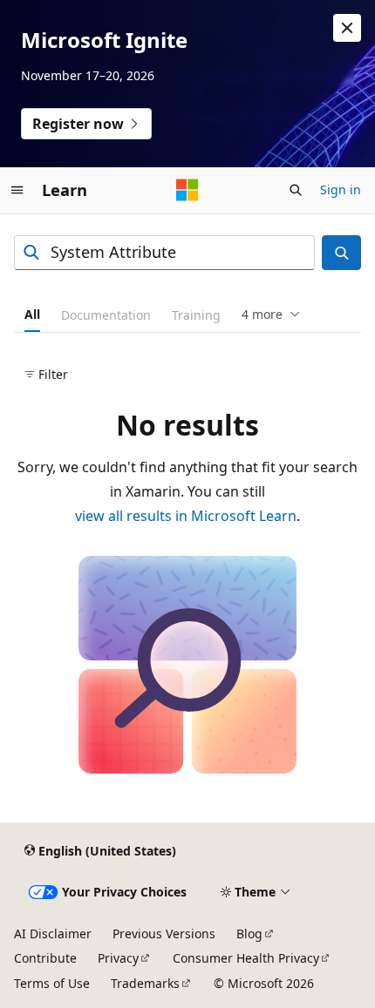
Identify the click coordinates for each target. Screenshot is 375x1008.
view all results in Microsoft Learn (186, 516)
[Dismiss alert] (347, 28)
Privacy (118, 958)
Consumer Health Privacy (246, 958)
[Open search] (295, 190)
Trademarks (145, 983)
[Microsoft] (187, 190)
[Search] (341, 253)
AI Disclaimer (53, 933)
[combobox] (164, 253)
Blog (249, 933)
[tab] (32, 315)
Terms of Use (52, 983)
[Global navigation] (17, 190)
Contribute (45, 958)
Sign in (340, 189)
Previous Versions (163, 933)
